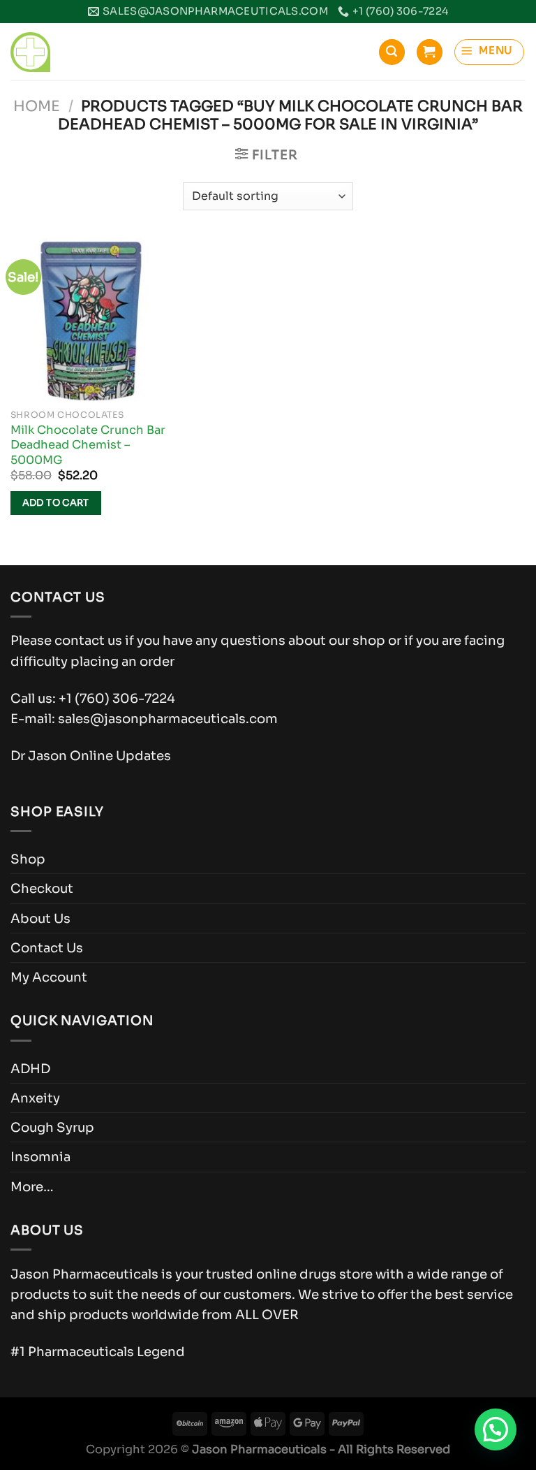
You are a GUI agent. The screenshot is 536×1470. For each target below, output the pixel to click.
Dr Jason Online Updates (90, 756)
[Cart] (429, 52)
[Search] (391, 52)
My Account (48, 977)
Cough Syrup (52, 1127)
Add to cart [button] (55, 503)
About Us (40, 918)
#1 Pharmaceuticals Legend (97, 1352)
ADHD (30, 1069)
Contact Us (46, 948)
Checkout (41, 888)
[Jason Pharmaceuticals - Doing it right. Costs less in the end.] (30, 52)
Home (36, 106)
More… (32, 1187)
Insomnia (40, 1157)
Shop (27, 859)
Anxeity (35, 1098)
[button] (495, 1429)
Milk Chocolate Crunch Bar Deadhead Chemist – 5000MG (87, 445)
